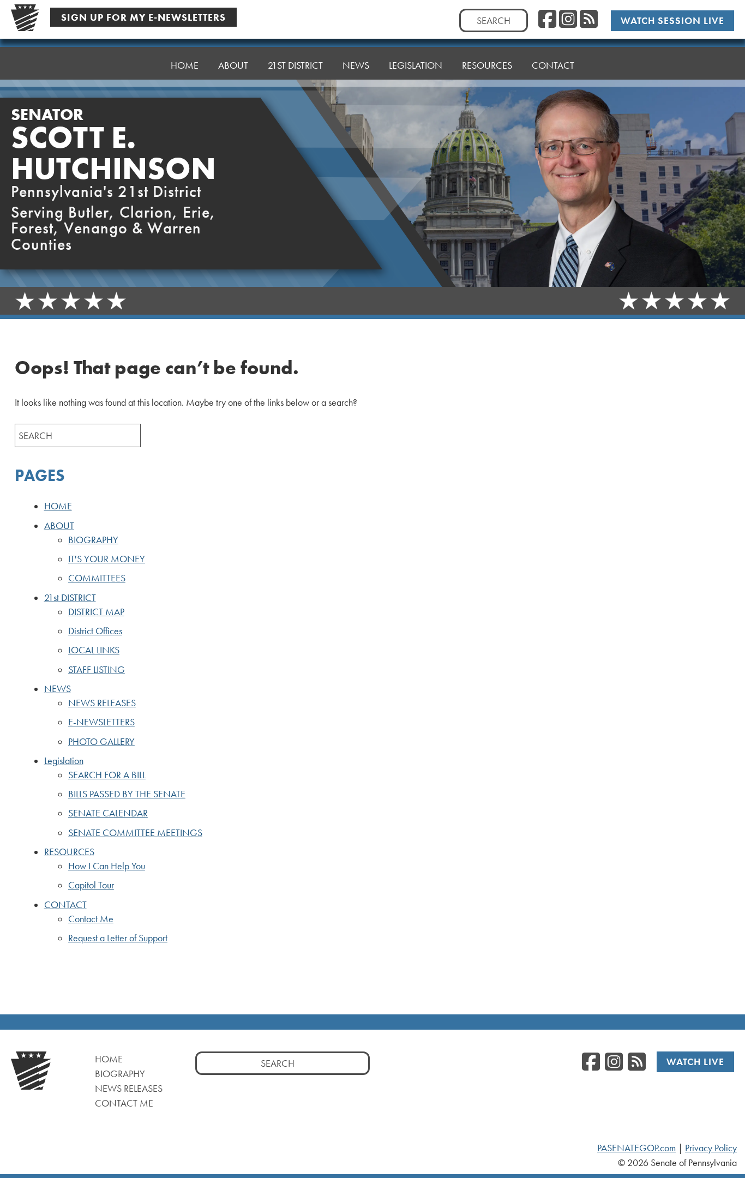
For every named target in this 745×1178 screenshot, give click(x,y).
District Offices (95, 631)
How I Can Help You (106, 866)
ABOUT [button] (233, 65)
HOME (185, 65)
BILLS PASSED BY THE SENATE (126, 794)
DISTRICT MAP (96, 612)
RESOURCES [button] (487, 65)
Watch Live (695, 1061)
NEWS (57, 689)
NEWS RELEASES (102, 703)
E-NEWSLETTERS (101, 722)
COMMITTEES (96, 578)
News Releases (129, 1088)
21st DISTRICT (70, 598)
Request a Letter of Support (117, 938)
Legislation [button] (415, 65)
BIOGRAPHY (93, 540)
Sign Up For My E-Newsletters (143, 17)
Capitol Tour (91, 885)
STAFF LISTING (96, 670)
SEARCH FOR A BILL (107, 775)
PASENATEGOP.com (636, 1148)
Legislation (63, 761)
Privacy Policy (711, 1148)
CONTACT (553, 65)
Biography (120, 1073)
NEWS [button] (356, 65)
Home (109, 1059)
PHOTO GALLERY (101, 742)
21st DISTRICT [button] (295, 65)
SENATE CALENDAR (108, 813)
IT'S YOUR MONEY (106, 559)
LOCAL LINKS (93, 650)
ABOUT (59, 526)
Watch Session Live (672, 20)
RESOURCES (69, 852)
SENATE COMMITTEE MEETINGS (135, 833)
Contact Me (90, 919)
